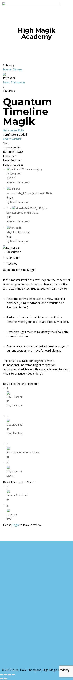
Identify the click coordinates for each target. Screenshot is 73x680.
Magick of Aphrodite (18, 232)
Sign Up (22, 665)
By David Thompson (18, 182)
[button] (36, 47)
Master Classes (12, 69)
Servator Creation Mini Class (22, 212)
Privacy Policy (19, 617)
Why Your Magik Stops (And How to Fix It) (29, 193)
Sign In (31, 665)
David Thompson (14, 82)
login (16, 525)
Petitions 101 (14, 173)
